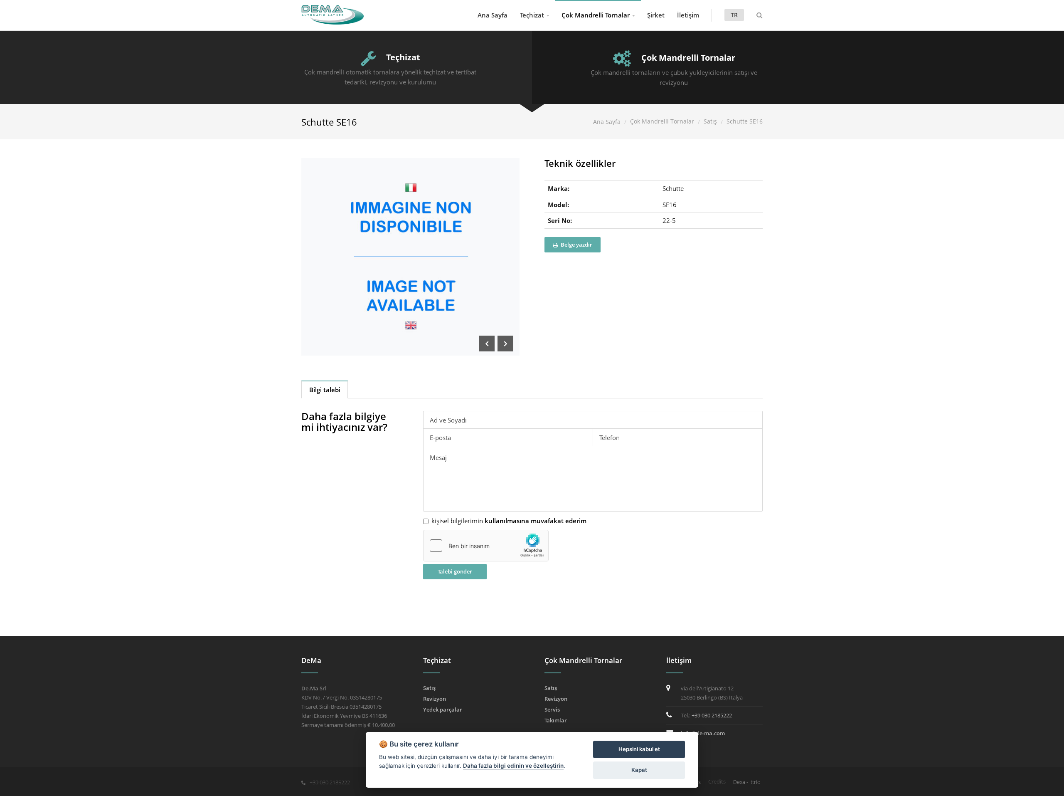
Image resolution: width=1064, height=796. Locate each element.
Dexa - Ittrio (747, 782)
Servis (552, 709)
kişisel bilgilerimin (508, 521)
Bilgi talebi (324, 390)
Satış (710, 121)
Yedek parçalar (442, 709)
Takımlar (555, 720)
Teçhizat (532, 15)
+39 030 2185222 (712, 715)
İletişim (688, 15)
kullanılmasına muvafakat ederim (535, 521)
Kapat (639, 769)
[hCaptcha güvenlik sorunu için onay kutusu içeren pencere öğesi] (486, 545)
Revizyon (434, 698)
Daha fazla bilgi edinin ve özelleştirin (513, 765)
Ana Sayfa (492, 15)
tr (734, 15)
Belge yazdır (575, 244)
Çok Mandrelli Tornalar (596, 15)
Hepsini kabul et (639, 749)
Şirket (656, 15)
